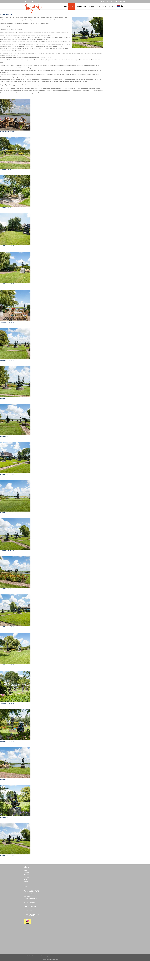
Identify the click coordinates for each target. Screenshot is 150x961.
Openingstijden (28, 910)
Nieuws (98, 6)
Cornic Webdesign (53, 959)
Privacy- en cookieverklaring (41, 956)
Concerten (79, 6)
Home (65, 6)
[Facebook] (25, 1)
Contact (111, 6)
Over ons (85, 6)
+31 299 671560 (30, 903)
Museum (70, 6)
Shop (92, 6)
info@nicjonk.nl (121, 1)
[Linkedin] (30, 1)
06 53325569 (113, 1)
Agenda (104, 6)
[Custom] (32, 1)
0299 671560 (105, 1)
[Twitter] (27, 1)
